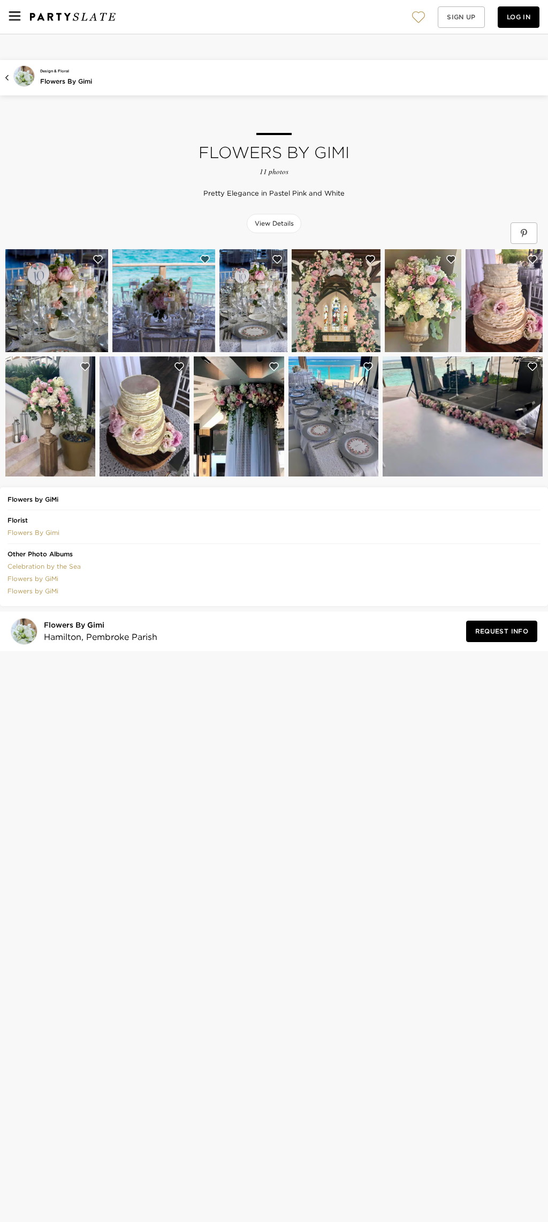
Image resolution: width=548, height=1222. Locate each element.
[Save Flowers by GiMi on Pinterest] (524, 233)
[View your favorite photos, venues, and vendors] (418, 17)
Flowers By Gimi (66, 81)
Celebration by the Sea (44, 566)
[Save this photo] (98, 259)
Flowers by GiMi (32, 579)
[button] (418, 17)
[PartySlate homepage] (73, 17)
